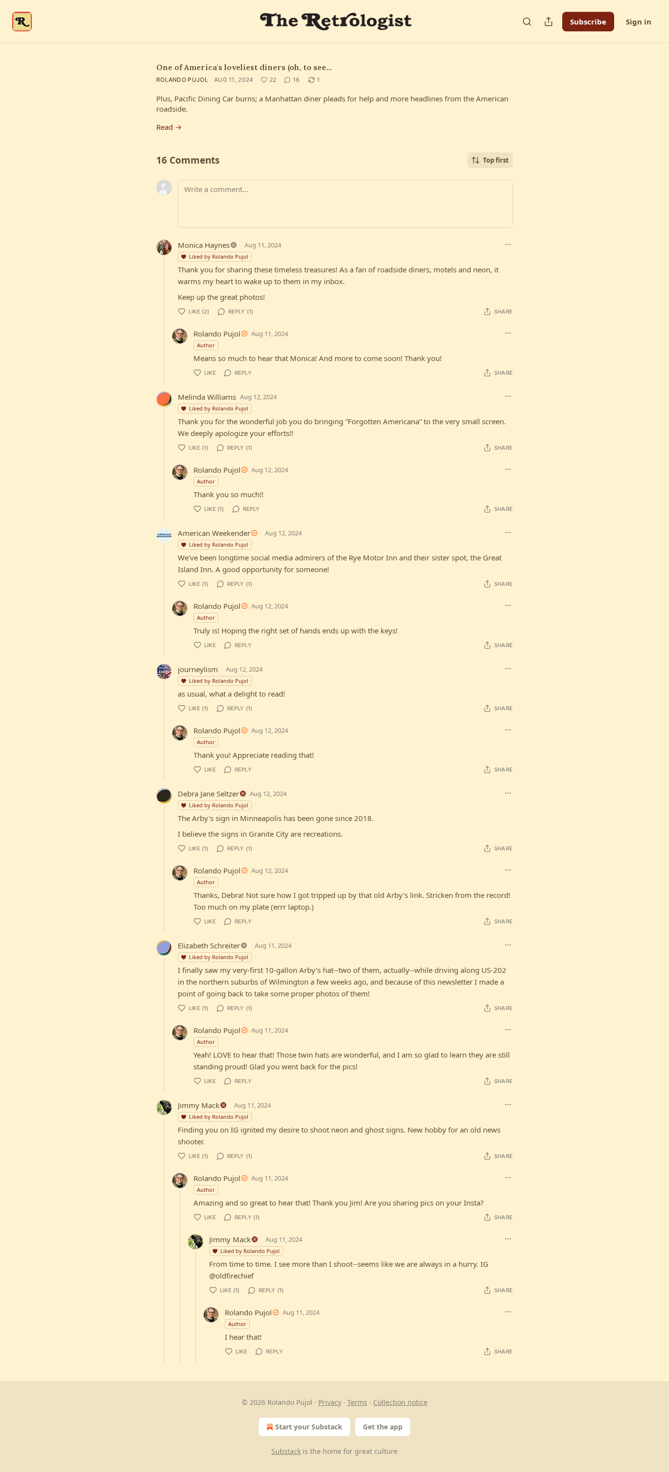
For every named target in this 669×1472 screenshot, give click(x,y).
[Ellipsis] (508, 244)
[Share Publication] (548, 21)
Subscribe (588, 21)
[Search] (527, 21)
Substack (286, 1451)
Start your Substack (308, 1426)
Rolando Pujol (182, 79)
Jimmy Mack (198, 1105)
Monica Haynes (204, 245)
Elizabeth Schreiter (209, 945)
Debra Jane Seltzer (208, 793)
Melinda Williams (207, 397)
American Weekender (214, 533)
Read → (169, 127)
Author (206, 345)
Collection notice (400, 1402)
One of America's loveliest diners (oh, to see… (244, 67)
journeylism (198, 669)
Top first (496, 160)
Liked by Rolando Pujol (218, 256)
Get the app (383, 1426)
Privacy (329, 1402)
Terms (357, 1402)
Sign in (638, 21)
